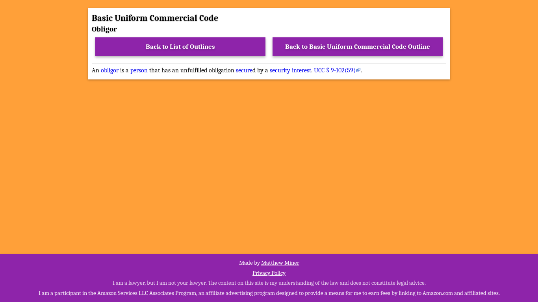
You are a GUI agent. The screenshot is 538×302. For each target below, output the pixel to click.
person (139, 70)
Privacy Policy (269, 272)
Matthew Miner (280, 262)
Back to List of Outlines (180, 46)
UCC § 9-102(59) (335, 70)
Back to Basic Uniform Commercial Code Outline (357, 46)
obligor (110, 70)
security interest (290, 70)
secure (244, 70)
